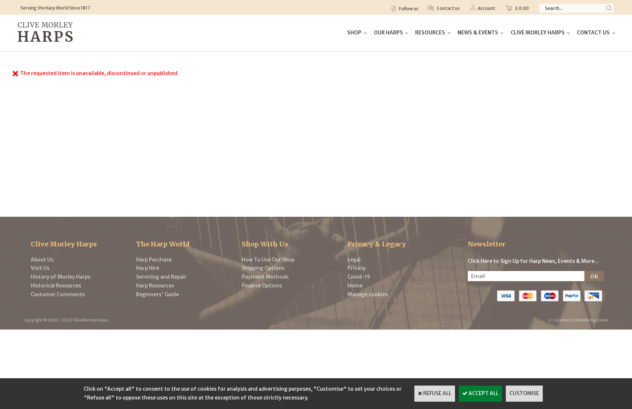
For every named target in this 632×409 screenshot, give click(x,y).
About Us (42, 259)
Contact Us (593, 32)
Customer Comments (58, 294)
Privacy (356, 268)
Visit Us (40, 268)
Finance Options (262, 285)
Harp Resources (155, 285)
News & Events (478, 32)
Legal (354, 259)
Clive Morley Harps (538, 32)
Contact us (448, 8)
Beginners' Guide (157, 294)
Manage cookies (367, 294)
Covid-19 (358, 277)
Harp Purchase (154, 259)
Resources (430, 32)
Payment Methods (265, 277)
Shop (354, 32)
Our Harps (388, 32)
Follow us (408, 8)
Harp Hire (147, 268)
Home (354, 285)
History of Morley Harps (60, 277)
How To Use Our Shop (268, 259)
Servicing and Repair (161, 277)
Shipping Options (263, 268)
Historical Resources (56, 285)
